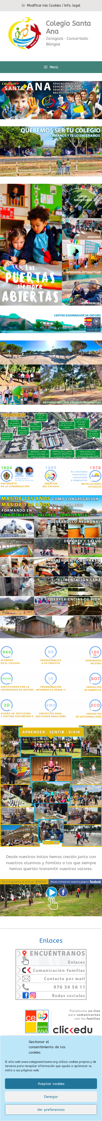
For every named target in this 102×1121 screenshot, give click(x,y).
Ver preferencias (51, 1110)
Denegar (51, 1097)
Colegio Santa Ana (68, 27)
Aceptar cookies (51, 1084)
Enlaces (51, 940)
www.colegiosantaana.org (39, 1062)
